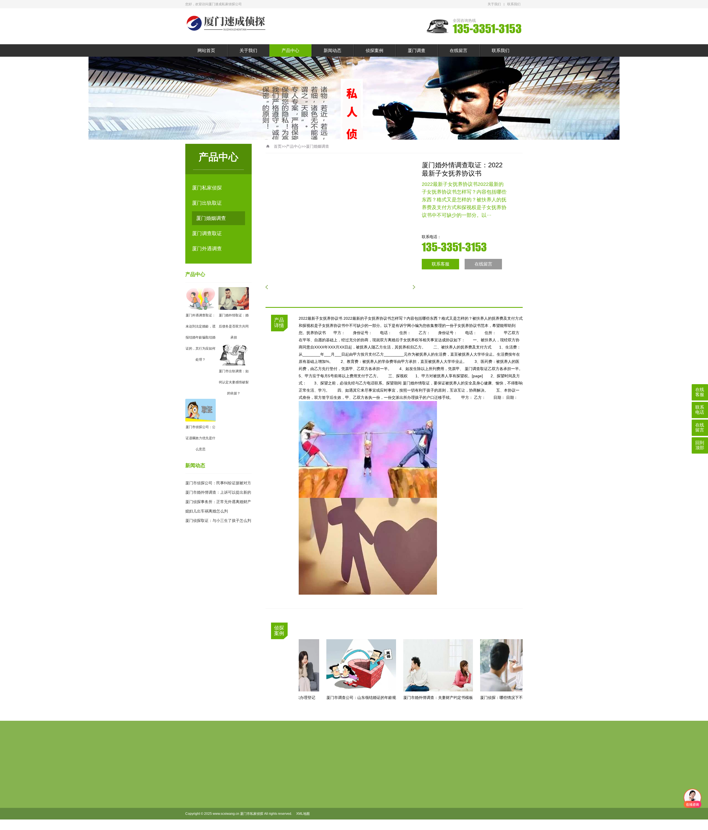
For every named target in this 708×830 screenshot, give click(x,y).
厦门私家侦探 (207, 188)
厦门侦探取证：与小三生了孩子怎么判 (218, 520)
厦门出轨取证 (207, 203)
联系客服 (440, 264)
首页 (278, 146)
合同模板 (268, 790)
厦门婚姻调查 (211, 218)
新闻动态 (332, 50)
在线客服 (699, 392)
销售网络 (268, 808)
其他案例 (359, 808)
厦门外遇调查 (207, 248)
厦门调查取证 (207, 233)
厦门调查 (416, 50)
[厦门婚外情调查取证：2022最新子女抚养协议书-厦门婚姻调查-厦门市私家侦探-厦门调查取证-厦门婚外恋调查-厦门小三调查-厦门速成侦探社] (226, 23)
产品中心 (290, 50)
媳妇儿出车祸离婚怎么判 (206, 511)
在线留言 (458, 50)
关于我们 (494, 4)
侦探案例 (374, 50)
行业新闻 (328, 790)
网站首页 (206, 50)
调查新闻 (328, 799)
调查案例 (359, 790)
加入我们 (268, 799)
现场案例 (359, 817)
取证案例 (359, 799)
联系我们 (513, 4)
